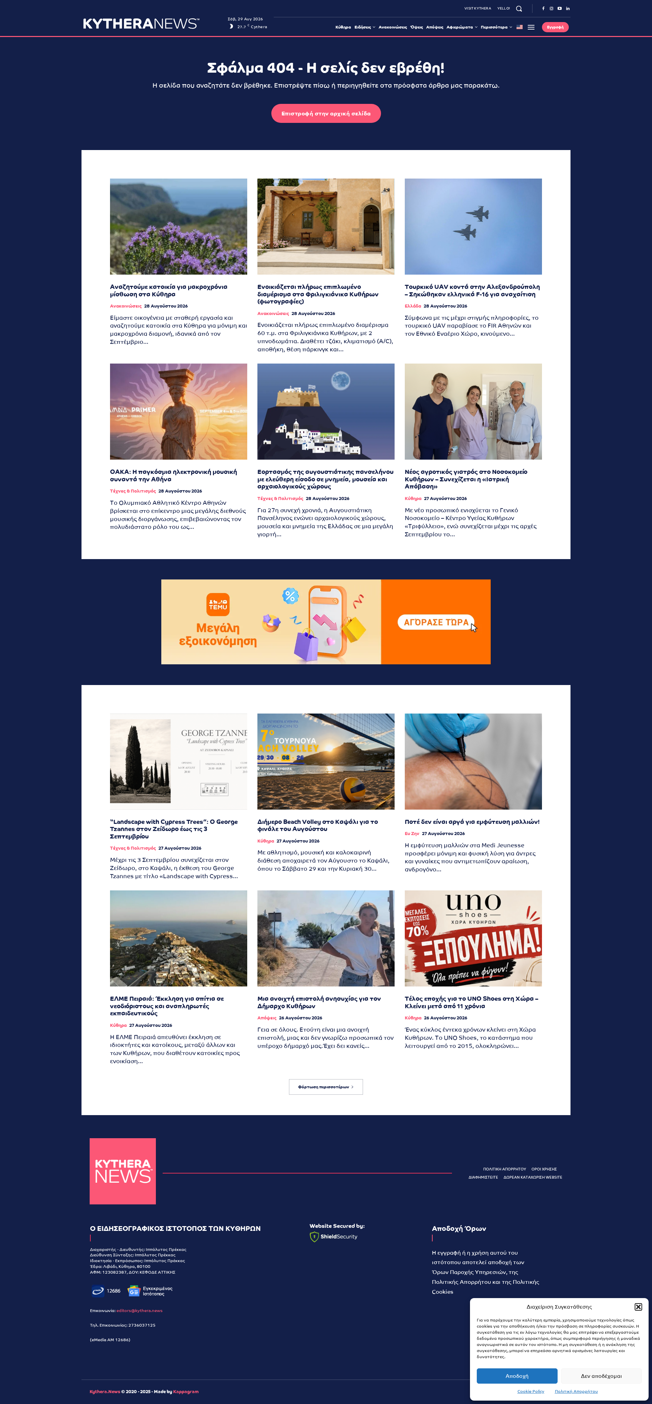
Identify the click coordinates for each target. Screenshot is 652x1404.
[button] (638, 1307)
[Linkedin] (568, 9)
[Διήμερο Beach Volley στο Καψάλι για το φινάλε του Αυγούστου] (326, 762)
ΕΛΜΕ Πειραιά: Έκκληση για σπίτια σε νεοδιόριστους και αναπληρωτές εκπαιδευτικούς (167, 1006)
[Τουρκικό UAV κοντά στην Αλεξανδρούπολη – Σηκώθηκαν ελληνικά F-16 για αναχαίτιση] (473, 227)
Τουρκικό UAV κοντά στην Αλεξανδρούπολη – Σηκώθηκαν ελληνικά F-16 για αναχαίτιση (472, 290)
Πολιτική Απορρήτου (576, 1391)
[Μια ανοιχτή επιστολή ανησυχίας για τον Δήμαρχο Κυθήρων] (326, 938)
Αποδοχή (517, 1376)
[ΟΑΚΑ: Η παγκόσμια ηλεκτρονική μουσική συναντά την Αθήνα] (178, 412)
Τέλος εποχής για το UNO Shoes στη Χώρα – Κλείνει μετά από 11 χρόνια (471, 1002)
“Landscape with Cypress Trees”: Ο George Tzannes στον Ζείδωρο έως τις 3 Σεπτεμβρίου (174, 829)
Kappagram (186, 1391)
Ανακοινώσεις (126, 306)
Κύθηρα (413, 498)
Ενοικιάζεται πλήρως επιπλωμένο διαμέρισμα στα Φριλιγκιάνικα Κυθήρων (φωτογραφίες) (318, 294)
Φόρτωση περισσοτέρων (323, 1087)
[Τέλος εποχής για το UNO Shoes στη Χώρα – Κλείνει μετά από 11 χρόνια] (473, 938)
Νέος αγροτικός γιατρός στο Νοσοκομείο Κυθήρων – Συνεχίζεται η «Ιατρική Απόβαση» (466, 479)
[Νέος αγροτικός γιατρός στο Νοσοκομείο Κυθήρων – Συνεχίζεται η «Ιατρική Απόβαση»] (473, 412)
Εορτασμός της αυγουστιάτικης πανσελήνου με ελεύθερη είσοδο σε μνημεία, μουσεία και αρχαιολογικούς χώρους (325, 479)
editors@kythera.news (139, 1310)
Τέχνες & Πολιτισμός (133, 491)
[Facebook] (543, 9)
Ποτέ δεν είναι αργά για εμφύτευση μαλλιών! (472, 821)
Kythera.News (105, 1391)
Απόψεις (266, 1017)
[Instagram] (551, 9)
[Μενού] (531, 27)
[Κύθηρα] (123, 1171)
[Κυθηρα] (153, 23)
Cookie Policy (531, 1391)
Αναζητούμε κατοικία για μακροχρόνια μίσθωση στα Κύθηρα (169, 290)
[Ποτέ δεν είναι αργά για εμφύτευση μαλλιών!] (473, 762)
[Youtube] (560, 9)
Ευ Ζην (412, 833)
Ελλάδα (413, 306)
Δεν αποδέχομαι (601, 1376)
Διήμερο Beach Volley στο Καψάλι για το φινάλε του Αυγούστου (317, 825)
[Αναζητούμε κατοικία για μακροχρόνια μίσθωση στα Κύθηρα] (178, 227)
